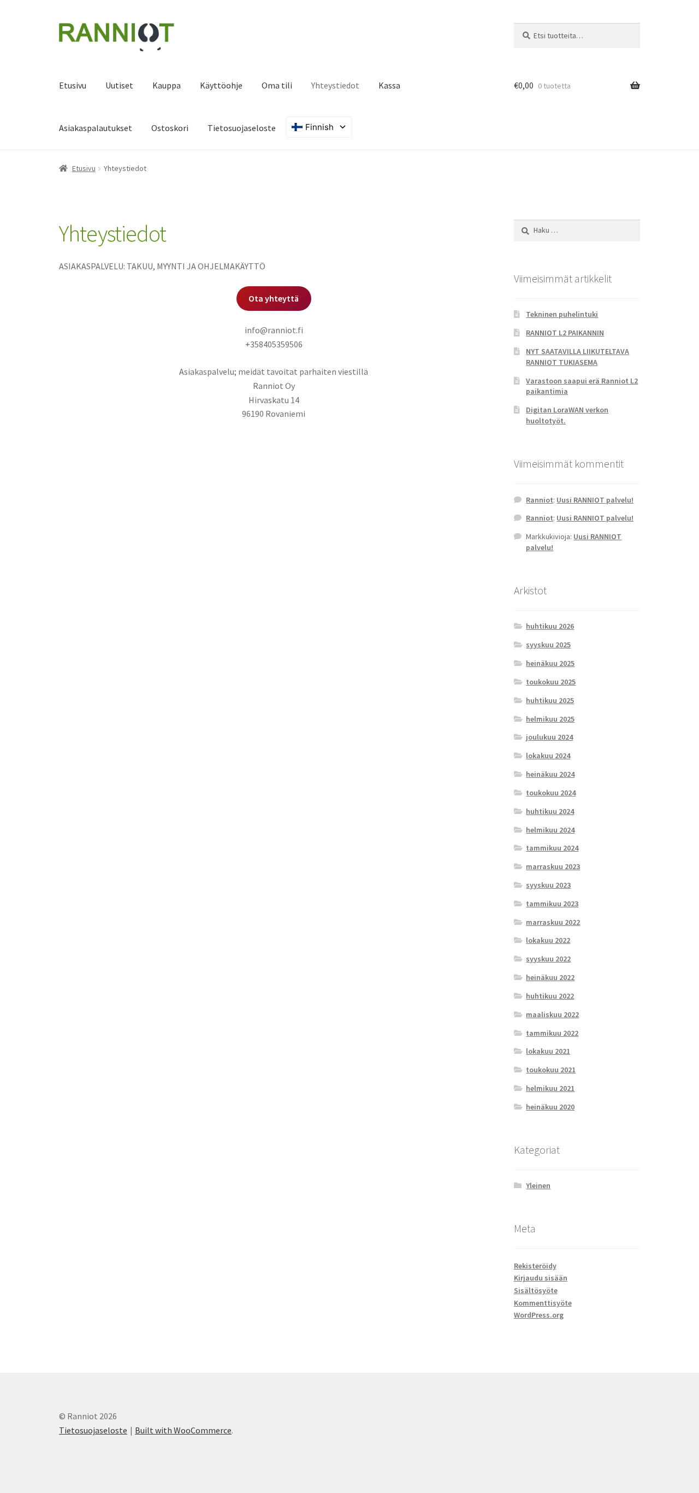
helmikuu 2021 (550, 1088)
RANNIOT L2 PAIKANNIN (565, 333)
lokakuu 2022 (548, 940)
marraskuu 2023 (553, 866)
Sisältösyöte (536, 1290)
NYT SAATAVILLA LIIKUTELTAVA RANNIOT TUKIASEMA (577, 356)
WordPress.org (539, 1315)
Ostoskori (169, 127)
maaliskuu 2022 (552, 1014)
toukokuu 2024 (551, 793)
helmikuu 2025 (550, 719)
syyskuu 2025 (548, 645)
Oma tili (277, 85)
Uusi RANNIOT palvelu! (594, 500)
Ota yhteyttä (273, 298)
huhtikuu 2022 (550, 996)
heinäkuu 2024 (550, 774)
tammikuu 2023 (552, 903)
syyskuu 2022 (548, 959)
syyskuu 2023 (548, 885)
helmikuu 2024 (550, 830)
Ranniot (539, 500)
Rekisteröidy (535, 1266)
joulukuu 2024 (549, 737)
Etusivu (72, 85)
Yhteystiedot (335, 85)
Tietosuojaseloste (242, 127)
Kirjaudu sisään (540, 1278)
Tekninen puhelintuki (562, 314)
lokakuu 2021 (548, 1051)
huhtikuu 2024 (550, 811)
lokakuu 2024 (548, 755)
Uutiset (119, 85)
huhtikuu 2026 (550, 626)
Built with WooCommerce (183, 1430)
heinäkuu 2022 (550, 977)
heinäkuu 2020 (550, 1107)
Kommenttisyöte (543, 1303)
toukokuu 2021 (551, 1070)
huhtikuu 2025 (550, 700)
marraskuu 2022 (553, 922)
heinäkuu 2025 (550, 663)
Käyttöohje (221, 85)
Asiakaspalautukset (95, 127)
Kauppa (166, 85)
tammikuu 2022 (552, 1033)
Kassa (389, 85)
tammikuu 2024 (552, 848)
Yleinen (538, 1185)
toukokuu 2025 (551, 682)
